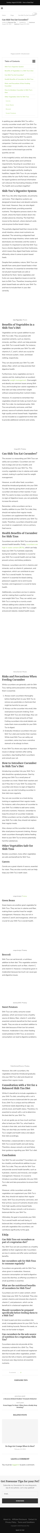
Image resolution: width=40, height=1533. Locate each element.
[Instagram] (18, 1512)
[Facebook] (14, 1512)
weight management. (18, 380)
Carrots (8, 101)
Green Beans (10, 105)
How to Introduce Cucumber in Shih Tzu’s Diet (18, 91)
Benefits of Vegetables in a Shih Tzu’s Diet (19, 71)
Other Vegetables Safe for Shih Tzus (17, 97)
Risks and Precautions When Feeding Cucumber (17, 84)
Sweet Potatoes (11, 113)
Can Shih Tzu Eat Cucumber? (14, 75)
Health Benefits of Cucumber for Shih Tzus (19, 79)
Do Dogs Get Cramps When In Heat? (20, 1446)
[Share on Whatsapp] (30, 1373)
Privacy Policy (10, 1522)
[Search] (28, 14)
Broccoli (8, 109)
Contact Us (32, 1519)
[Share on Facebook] (23, 1373)
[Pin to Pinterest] (26, 1373)
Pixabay (24, 896)
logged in (15, 1465)
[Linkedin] (24, 1512)
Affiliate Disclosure (19, 1519)
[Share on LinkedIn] (28, 1373)
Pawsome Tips (12, 22)
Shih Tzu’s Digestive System (14, 67)
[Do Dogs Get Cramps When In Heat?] (20, 1431)
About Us (7, 1519)
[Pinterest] (21, 1512)
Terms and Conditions (26, 1522)
